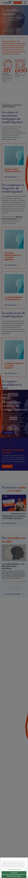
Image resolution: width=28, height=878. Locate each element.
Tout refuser (14, 872)
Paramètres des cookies (14, 869)
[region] (14, 867)
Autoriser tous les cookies (14, 876)
